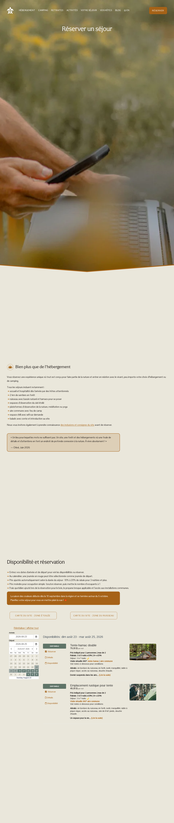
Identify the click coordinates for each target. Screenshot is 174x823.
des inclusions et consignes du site (77, 424)
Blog (118, 10)
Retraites (57, 10)
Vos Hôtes (106, 10)
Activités (72, 10)
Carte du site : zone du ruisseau (93, 615)
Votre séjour (89, 10)
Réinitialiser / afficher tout (26, 628)
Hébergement (27, 10)
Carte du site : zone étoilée (33, 615)
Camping (43, 10)
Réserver (158, 10)
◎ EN (126, 10)
